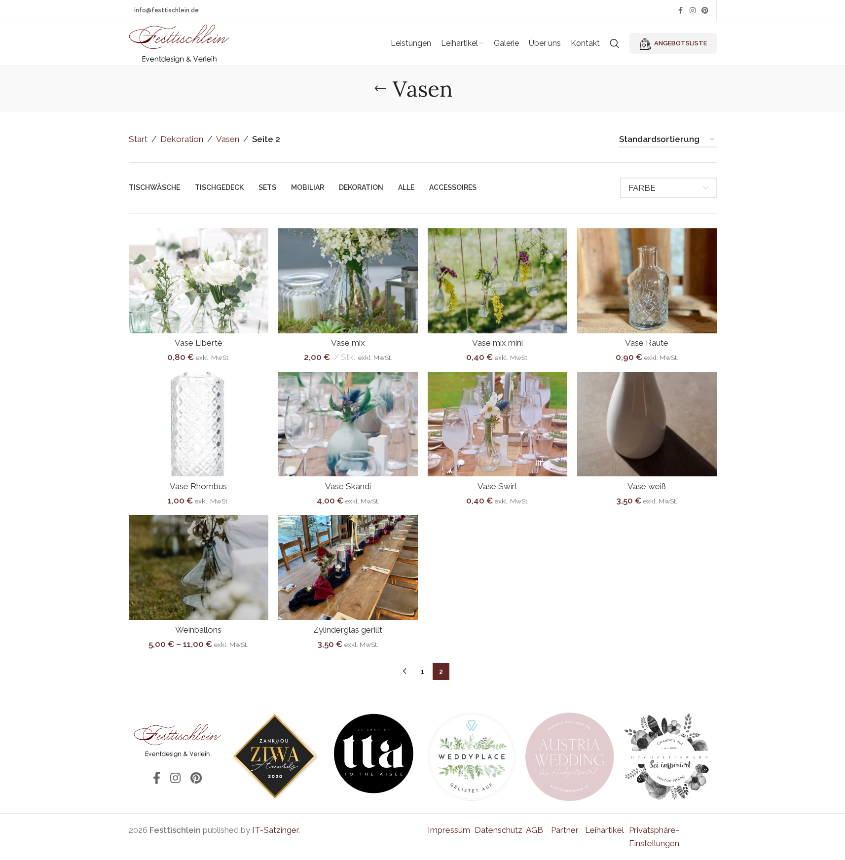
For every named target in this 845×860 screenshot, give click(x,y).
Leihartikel (604, 830)
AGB (534, 830)
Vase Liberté (198, 343)
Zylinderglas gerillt (347, 630)
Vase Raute (646, 343)
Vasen (227, 139)
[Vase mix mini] (497, 280)
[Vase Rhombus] (198, 424)
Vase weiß (646, 486)
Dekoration (181, 139)
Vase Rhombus (198, 486)
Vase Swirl (497, 486)
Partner (565, 830)
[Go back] (380, 89)
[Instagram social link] (692, 10)
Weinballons (198, 630)
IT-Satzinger (275, 830)
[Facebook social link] (681, 10)
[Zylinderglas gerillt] (348, 567)
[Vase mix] (348, 280)
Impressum (449, 830)
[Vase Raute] (647, 280)
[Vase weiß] (647, 424)
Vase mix (348, 343)
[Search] (615, 43)
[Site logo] (180, 42)
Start (138, 139)
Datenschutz (498, 830)
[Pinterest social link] (704, 10)
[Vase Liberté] (198, 280)
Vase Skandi (348, 486)
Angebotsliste (680, 43)
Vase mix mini (497, 343)
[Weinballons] (198, 567)
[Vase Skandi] (348, 424)
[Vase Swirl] (497, 424)
